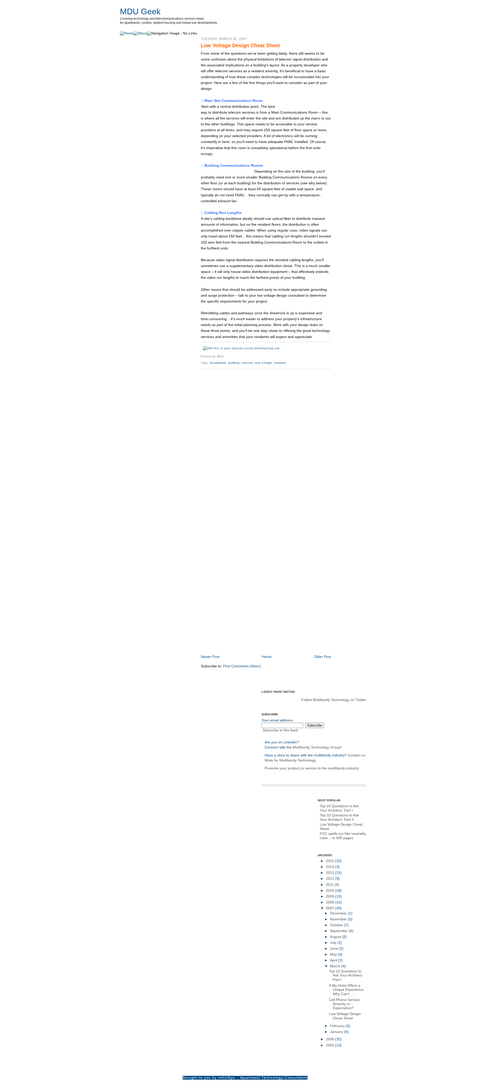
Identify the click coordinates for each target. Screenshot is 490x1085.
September (339, 931)
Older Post (322, 657)
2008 (330, 902)
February (338, 1026)
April (334, 960)
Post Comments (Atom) (242, 666)
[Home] (127, 33)
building (234, 362)
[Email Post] (225, 356)
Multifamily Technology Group (316, 747)
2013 (330, 873)
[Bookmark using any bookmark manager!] (241, 348)
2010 (330, 891)
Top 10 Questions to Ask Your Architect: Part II (339, 817)
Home (267, 657)
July (333, 943)
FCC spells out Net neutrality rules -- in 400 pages (343, 836)
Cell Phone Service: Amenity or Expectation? (345, 1004)
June (334, 948)
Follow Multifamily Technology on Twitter (333, 700)
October (337, 925)
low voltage (263, 362)
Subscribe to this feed (280, 730)
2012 (330, 879)
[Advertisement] (260, 642)
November (339, 919)
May (334, 954)
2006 (330, 1039)
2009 (330, 896)
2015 (330, 861)
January (337, 1032)
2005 (330, 1045)
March (335, 966)
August (336, 937)
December (339, 913)
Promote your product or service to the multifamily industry (312, 768)
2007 (330, 908)
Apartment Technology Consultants (274, 1078)
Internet (247, 362)
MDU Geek (140, 11)
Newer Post (210, 657)
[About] (140, 33)
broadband (218, 362)
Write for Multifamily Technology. (291, 760)
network (280, 362)
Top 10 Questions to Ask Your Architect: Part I (339, 808)
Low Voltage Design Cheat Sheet (240, 45)
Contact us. (357, 755)
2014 (330, 867)
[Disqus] (266, 439)
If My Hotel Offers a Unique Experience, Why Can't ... (346, 990)
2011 (330, 885)
